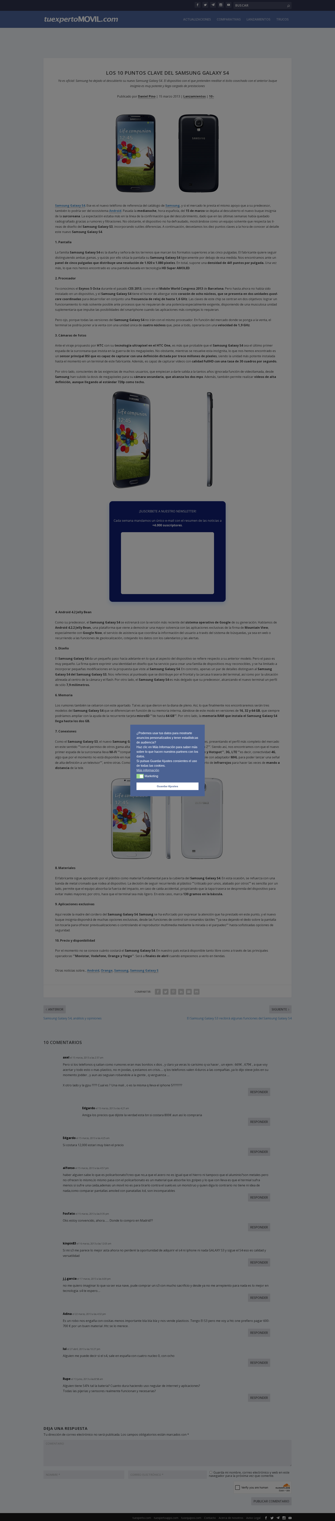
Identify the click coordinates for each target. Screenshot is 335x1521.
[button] (140, 776)
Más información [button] (147, 770)
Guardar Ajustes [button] (167, 786)
